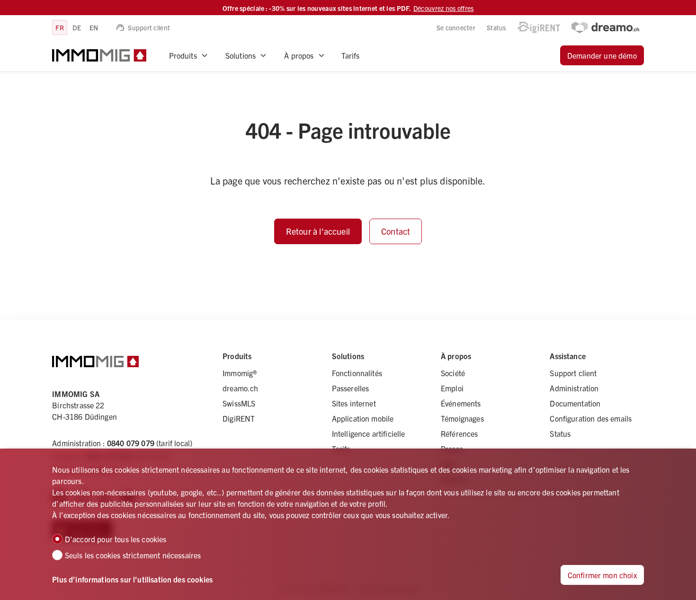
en (93, 27)
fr (59, 27)
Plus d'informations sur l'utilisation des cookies (132, 579)
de (76, 27)
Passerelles (350, 388)
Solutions (240, 55)
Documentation (575, 403)
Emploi (452, 388)
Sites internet (354, 403)
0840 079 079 (130, 443)
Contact (395, 231)
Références (459, 433)
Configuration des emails (591, 418)
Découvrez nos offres (443, 8)
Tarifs (350, 55)
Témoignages (462, 418)
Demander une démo (602, 55)
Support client (149, 27)
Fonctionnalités (357, 373)
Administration (574, 388)
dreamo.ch (240, 388)
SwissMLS (239, 403)
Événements (461, 403)
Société (453, 373)
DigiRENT (239, 418)
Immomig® (240, 373)
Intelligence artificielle (368, 433)
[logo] (99, 55)
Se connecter (456, 27)
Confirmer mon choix (602, 575)
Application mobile (363, 418)
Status (496, 27)
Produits (183, 55)
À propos (298, 55)
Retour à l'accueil (318, 231)
